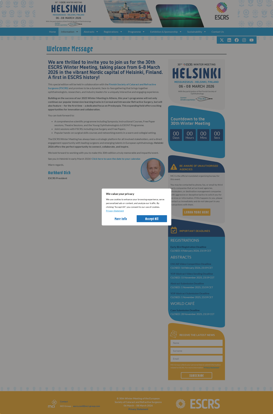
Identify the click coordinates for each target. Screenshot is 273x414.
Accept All (151, 218)
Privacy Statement (115, 210)
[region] (136, 207)
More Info (121, 218)
